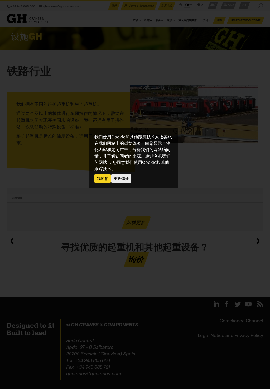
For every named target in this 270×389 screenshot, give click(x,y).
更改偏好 (121, 178)
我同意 (102, 178)
